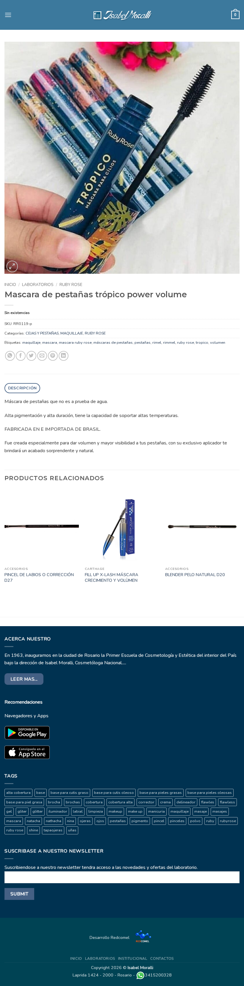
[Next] (239, 542)
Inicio (10, 284)
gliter (22, 811)
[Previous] (4, 542)
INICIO (76, 958)
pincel (159, 821)
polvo (195, 821)
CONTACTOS (162, 958)
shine (33, 830)
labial (78, 811)
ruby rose (185, 342)
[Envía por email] (42, 356)
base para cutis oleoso (114, 792)
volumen (217, 342)
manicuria (156, 811)
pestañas (142, 342)
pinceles (177, 821)
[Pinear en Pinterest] (53, 356)
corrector (146, 802)
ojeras (85, 821)
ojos (100, 821)
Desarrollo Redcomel (110, 937)
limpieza (95, 811)
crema (165, 802)
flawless (227, 802)
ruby (210, 821)
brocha (54, 802)
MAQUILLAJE (71, 333)
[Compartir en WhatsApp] (10, 356)
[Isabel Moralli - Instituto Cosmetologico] (122, 15)
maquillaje (31, 342)
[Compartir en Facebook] (21, 356)
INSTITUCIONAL (133, 958)
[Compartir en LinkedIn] (63, 356)
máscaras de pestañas (113, 342)
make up (135, 811)
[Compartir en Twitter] (31, 356)
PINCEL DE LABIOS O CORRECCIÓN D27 (39, 577)
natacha (33, 821)
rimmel (169, 342)
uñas (72, 830)
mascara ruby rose (75, 342)
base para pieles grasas (161, 792)
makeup (115, 811)
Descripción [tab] (22, 388)
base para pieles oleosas (209, 792)
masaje (200, 811)
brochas (73, 802)
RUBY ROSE (71, 284)
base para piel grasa (24, 802)
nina (70, 821)
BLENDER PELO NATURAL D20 (195, 575)
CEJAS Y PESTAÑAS (42, 333)
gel (9, 811)
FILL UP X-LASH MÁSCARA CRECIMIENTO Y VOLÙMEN (111, 577)
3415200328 (158, 975)
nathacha (53, 821)
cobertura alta (120, 802)
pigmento (140, 821)
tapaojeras (53, 830)
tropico (202, 342)
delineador (185, 802)
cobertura (94, 802)
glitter (37, 811)
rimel (156, 342)
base (40, 792)
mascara (49, 342)
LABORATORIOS (38, 284)
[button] (8, 14)
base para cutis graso (69, 792)
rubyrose (228, 821)
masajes (219, 811)
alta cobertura (18, 792)
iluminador (58, 811)
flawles (207, 802)
